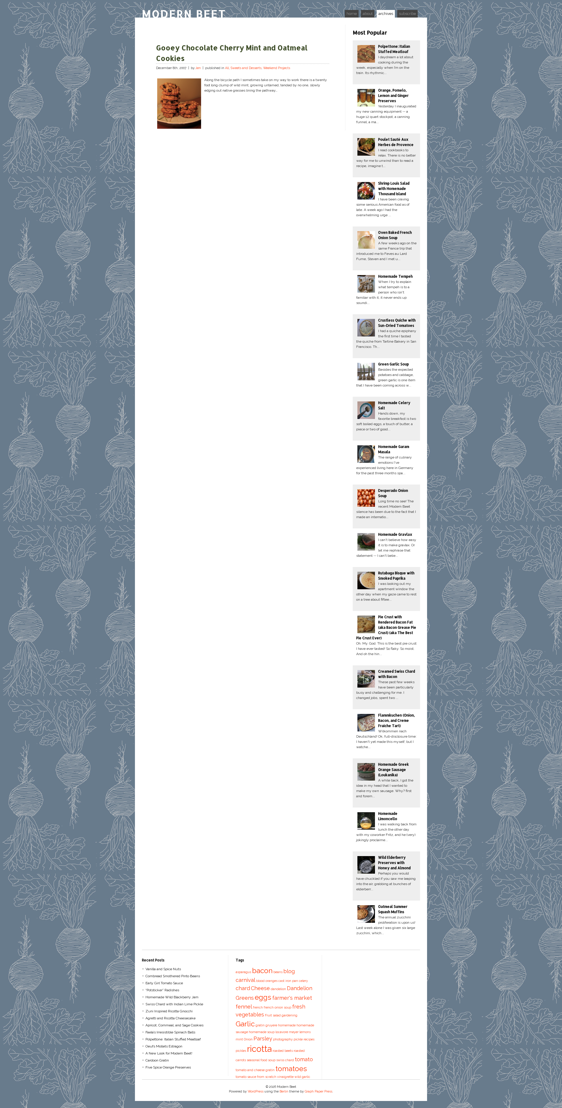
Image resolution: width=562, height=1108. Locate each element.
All (227, 68)
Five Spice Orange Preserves (168, 1067)
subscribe (407, 13)
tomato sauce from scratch (256, 1076)
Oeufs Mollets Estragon (163, 1046)
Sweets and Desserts (246, 68)
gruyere (271, 1025)
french (258, 1007)
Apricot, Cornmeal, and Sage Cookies (174, 1025)
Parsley (262, 1038)
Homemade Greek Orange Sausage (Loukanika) (393, 769)
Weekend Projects (276, 68)
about (368, 13)
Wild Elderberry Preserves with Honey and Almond (394, 862)
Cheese (260, 988)
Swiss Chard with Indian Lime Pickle (174, 1004)
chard (243, 988)
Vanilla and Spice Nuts (163, 969)
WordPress (255, 1091)
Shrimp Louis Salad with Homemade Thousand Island (393, 188)
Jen (198, 68)
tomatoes (291, 1068)
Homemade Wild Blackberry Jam (171, 997)
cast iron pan (288, 980)
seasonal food (257, 1060)
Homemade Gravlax (395, 534)
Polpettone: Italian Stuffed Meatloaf (173, 1039)
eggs (263, 997)
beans (277, 972)
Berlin (284, 1091)
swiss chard (285, 1060)
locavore (281, 1032)
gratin (260, 1025)
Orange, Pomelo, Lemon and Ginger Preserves (393, 95)
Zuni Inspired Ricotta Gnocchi (169, 1011)
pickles (241, 1050)
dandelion (278, 989)
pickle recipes (304, 1039)
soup (271, 1060)
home (352, 13)
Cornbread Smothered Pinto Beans (172, 976)
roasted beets (283, 1050)
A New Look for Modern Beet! (168, 1053)
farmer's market (292, 998)
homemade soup (262, 1032)
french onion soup (277, 1007)
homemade (287, 1025)
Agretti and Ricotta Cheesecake (170, 1018)
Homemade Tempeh (395, 276)
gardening (289, 1015)
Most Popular (370, 32)
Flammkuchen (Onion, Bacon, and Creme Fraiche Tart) (396, 720)
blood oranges (266, 980)
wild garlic (302, 1076)
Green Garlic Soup (393, 364)
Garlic (245, 1024)
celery (303, 980)
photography (283, 1039)
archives (385, 13)
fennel (244, 1007)
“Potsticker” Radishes (162, 990)
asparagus (243, 972)
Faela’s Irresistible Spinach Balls (170, 1032)
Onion (248, 1039)
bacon (262, 970)
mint (239, 1039)
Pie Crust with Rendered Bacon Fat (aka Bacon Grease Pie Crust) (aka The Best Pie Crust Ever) (386, 627)
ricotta (259, 1049)
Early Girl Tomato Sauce (164, 983)
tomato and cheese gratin (255, 1070)
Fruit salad (273, 1015)
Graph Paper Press (318, 1091)
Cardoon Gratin (157, 1060)
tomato (304, 1059)
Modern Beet (184, 13)
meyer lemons (300, 1032)
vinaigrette (285, 1076)
